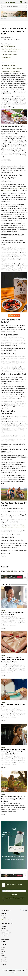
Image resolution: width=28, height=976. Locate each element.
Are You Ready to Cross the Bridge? (10, 71)
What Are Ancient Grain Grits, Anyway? (11, 49)
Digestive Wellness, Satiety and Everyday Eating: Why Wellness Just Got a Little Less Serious (12, 660)
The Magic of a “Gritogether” (9, 65)
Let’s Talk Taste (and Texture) (9, 54)
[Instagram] (26, 910)
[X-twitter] (23, 910)
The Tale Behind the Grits (8, 46)
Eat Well (3, 24)
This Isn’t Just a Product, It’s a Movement (12, 68)
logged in (10, 571)
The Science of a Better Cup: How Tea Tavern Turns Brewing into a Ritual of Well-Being (13, 799)
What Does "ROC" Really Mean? (9, 51)
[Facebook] (20, 910)
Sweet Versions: (6, 60)
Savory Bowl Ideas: (6, 57)
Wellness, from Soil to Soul (8, 63)
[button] (2, 2)
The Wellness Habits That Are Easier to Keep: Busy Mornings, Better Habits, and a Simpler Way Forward (13, 752)
